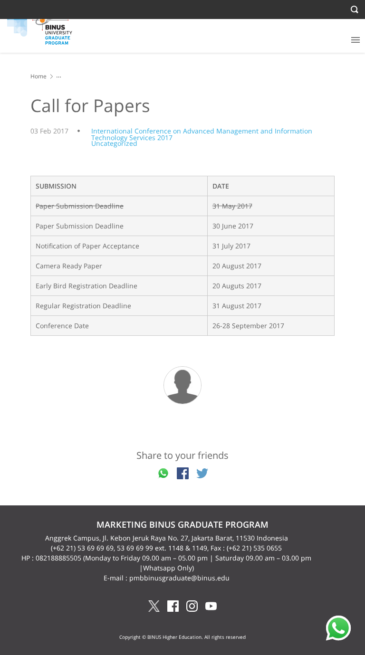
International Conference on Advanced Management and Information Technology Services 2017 (201, 134)
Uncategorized (114, 143)
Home (38, 76)
